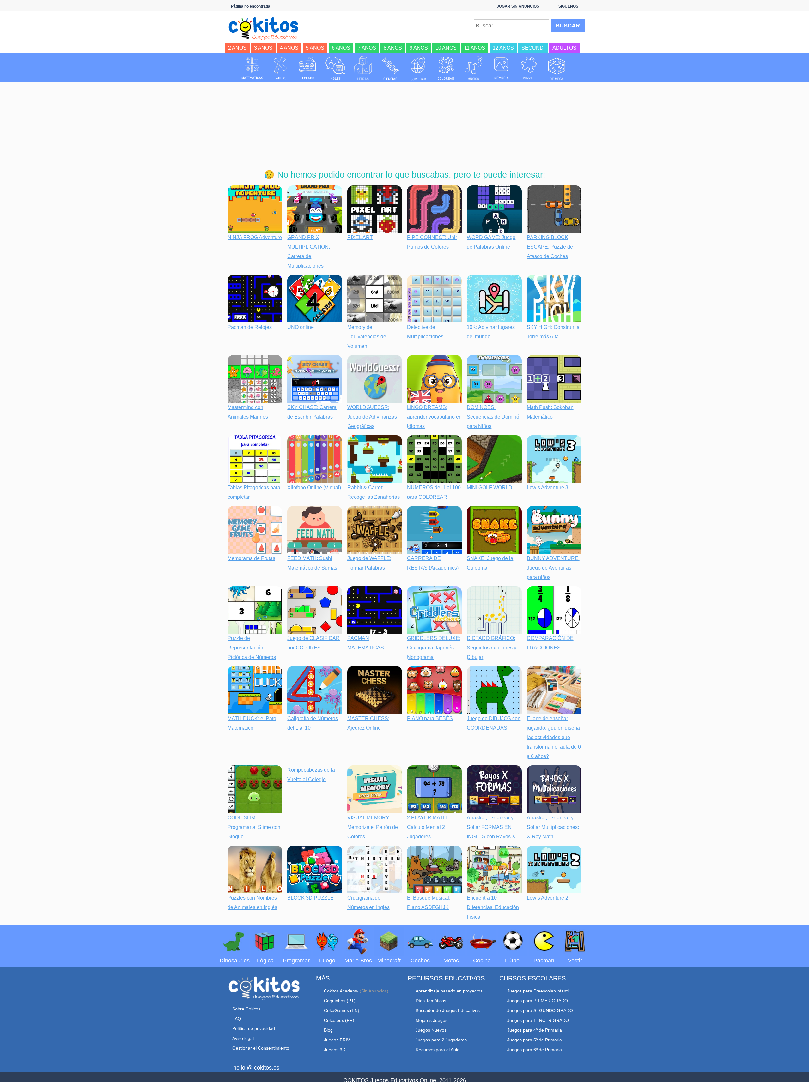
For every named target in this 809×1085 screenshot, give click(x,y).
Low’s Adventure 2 (547, 898)
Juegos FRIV (337, 1039)
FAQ (236, 1018)
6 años (341, 48)
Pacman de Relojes (250, 327)
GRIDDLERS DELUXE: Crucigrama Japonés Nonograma (433, 648)
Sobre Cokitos (246, 1008)
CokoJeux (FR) (339, 1020)
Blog (328, 1030)
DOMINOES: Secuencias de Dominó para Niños (493, 417)
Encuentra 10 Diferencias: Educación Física (493, 907)
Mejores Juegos (431, 1020)
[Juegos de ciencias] (391, 68)
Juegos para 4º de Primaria (534, 1030)
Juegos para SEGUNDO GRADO (540, 1010)
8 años (393, 48)
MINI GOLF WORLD (489, 487)
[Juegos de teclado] (307, 68)
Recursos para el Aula (437, 1049)
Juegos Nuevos (431, 1030)
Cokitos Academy (341, 990)
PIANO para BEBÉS (430, 718)
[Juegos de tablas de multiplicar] (280, 68)
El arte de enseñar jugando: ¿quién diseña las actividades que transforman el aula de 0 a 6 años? (554, 737)
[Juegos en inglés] (335, 68)
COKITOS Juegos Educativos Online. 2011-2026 (404, 1080)
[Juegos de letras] (363, 68)
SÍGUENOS (568, 6)
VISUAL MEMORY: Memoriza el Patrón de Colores (372, 827)
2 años (237, 48)
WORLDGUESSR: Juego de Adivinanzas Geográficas (372, 417)
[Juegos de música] (474, 68)
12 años (503, 48)
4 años (289, 48)
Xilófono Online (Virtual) (314, 487)
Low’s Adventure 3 (547, 487)
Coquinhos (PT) (340, 1000)
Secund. (533, 48)
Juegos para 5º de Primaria (534, 1039)
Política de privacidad (253, 1028)
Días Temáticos (431, 1000)
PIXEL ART (360, 237)
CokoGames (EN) (341, 1010)
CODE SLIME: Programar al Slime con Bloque (254, 827)
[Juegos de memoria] (501, 68)
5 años (315, 48)
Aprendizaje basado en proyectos (449, 990)
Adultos (564, 48)
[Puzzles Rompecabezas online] (529, 68)
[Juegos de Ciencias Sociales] (418, 68)
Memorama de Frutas (251, 558)
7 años (367, 48)
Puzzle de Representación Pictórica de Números (252, 648)
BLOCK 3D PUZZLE (310, 898)
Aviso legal (243, 1038)
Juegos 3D (334, 1049)
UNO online (300, 327)
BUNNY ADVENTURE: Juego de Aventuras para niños (553, 568)
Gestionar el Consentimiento (260, 1048)
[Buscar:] (511, 25)
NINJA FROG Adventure (255, 237)
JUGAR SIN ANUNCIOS (518, 6)
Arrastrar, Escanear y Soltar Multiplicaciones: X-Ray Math (553, 827)
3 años (263, 48)
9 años (419, 48)
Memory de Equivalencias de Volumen (366, 336)
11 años (474, 48)
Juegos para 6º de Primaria (534, 1049)
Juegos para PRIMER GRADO (537, 1000)
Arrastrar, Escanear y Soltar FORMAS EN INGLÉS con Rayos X (491, 827)
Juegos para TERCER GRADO (538, 1020)
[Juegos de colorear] (446, 68)
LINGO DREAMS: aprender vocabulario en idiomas (434, 417)
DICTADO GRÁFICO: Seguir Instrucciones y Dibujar (491, 648)
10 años (446, 48)
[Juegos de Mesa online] (557, 68)
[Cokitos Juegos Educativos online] (266, 28)
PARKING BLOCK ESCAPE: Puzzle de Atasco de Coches (550, 247)
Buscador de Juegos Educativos (448, 1010)
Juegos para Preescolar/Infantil (538, 990)
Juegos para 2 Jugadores (441, 1039)
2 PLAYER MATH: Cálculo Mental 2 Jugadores (427, 827)
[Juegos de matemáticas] (252, 68)
